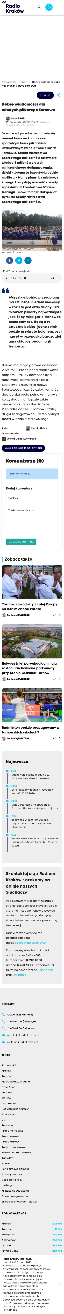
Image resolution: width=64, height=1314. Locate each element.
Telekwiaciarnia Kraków (16, 1153)
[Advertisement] (32, 48)
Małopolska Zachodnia (16, 1082)
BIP (4, 1120)
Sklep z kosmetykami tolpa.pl (19, 1202)
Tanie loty (8, 1158)
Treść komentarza (21, 510)
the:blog (7, 1185)
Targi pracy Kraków (14, 1147)
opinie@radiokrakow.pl (30, 943)
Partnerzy (7, 1125)
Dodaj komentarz (21, 541)
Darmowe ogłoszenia (15, 1196)
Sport (24, 82)
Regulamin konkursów (15, 1109)
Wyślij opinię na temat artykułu (23, 448)
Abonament (9, 1114)
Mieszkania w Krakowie (16, 1191)
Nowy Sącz (8, 1087)
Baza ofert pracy (12, 1180)
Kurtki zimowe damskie (16, 1169)
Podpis (13, 498)
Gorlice (6, 1098)
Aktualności (9, 82)
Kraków (6, 1071)
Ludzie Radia (9, 1103)
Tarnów (6, 1076)
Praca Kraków (10, 1136)
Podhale (7, 1093)
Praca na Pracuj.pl (13, 1131)
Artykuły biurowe (12, 1174)
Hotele (6, 1163)
